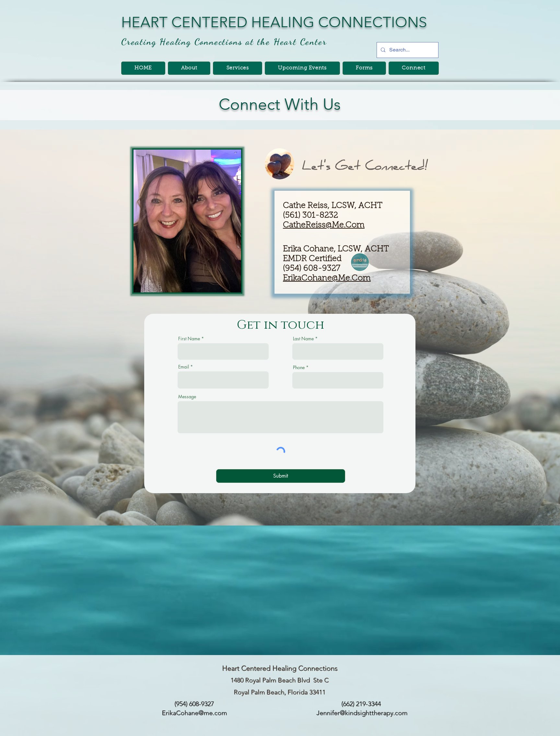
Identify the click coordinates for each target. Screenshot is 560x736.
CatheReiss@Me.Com (324, 225)
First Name (189, 338)
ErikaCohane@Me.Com (327, 278)
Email (183, 367)
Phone (299, 367)
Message (187, 396)
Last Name (303, 338)
